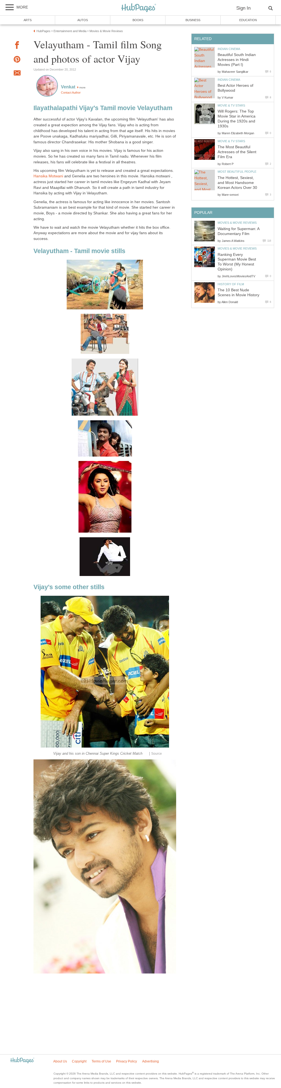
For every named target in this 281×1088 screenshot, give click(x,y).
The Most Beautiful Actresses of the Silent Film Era (237, 152)
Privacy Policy (126, 1061)
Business (193, 20)
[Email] (17, 74)
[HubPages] (138, 8)
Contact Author (71, 92)
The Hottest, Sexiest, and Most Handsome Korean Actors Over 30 (237, 183)
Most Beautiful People (237, 171)
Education (248, 20)
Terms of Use (101, 1061)
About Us (60, 1061)
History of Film (231, 284)
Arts (28, 20)
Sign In (243, 8)
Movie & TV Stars (231, 105)
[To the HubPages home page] (22, 1060)
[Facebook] (17, 46)
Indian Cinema (229, 49)
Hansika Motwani (48, 176)
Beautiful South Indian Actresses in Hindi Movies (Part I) (237, 60)
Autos (82, 20)
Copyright (79, 1061)
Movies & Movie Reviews (237, 222)
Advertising (150, 1061)
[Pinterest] (17, 60)
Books (138, 20)
